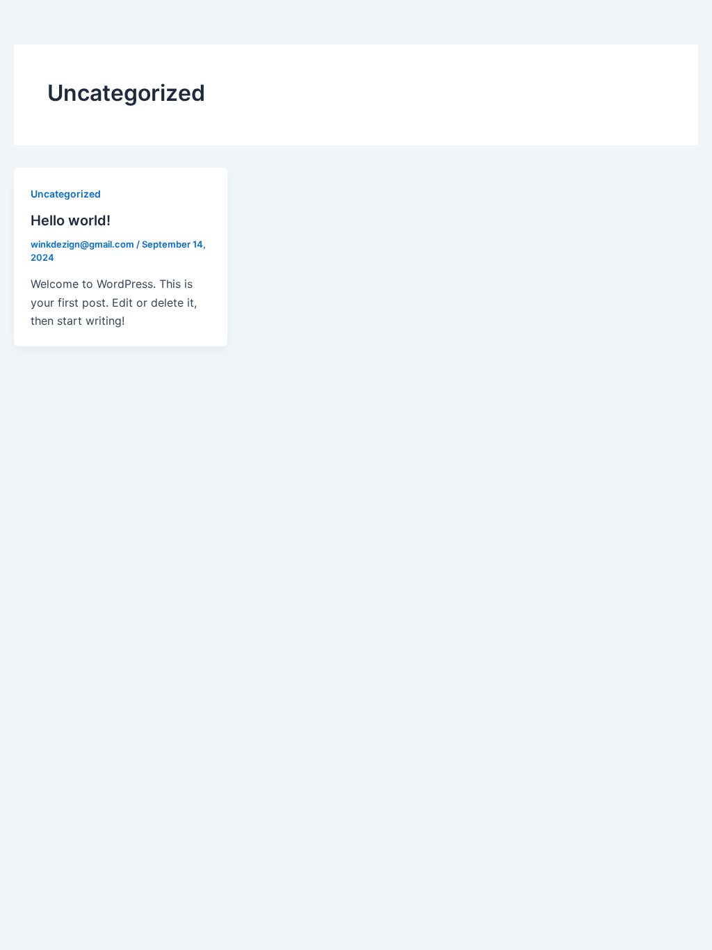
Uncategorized (66, 194)
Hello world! (71, 220)
